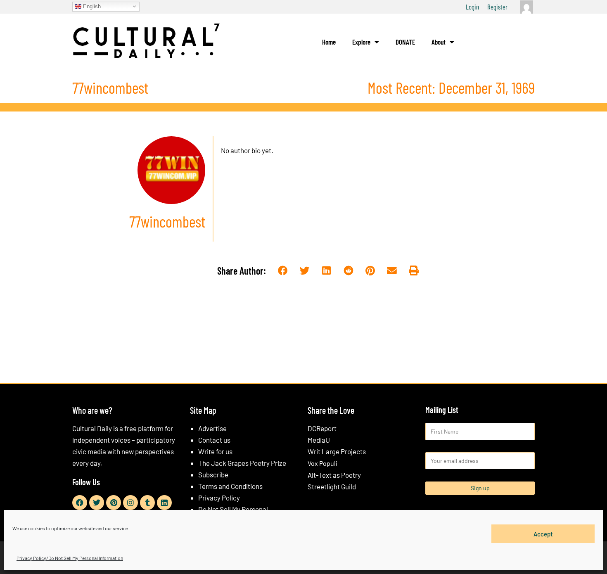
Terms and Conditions (230, 486)
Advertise (212, 428)
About (439, 42)
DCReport (322, 428)
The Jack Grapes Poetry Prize (242, 463)
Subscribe (213, 474)
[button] (283, 271)
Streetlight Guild (332, 486)
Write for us (215, 451)
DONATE (405, 42)
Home (329, 42)
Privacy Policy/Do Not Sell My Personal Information (70, 558)
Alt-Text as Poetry (334, 475)
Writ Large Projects (337, 451)
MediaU (319, 440)
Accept (543, 533)
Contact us (214, 440)
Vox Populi (322, 463)
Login (472, 6)
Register (497, 6)
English (91, 6)
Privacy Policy (219, 497)
